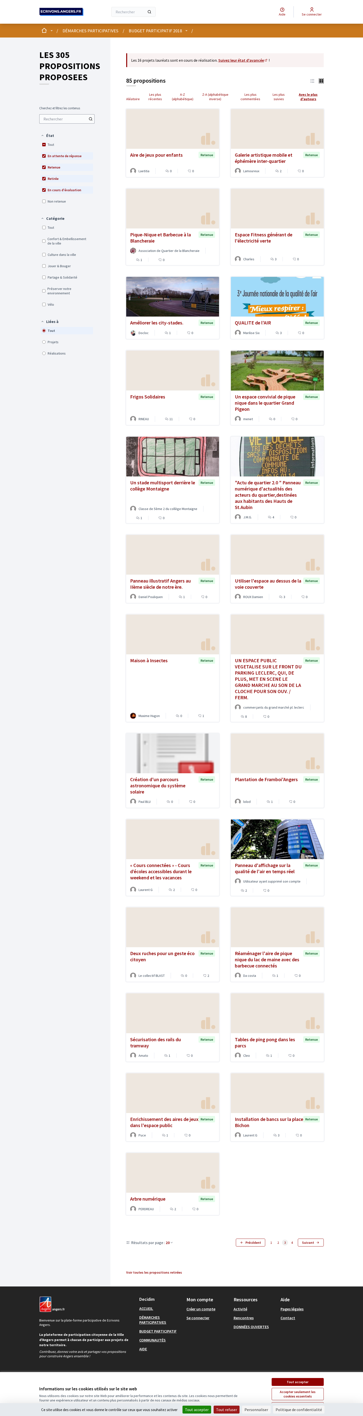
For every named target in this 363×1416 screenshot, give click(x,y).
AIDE (143, 1348)
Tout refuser (226, 1409)
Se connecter (197, 1317)
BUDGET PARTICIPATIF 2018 (155, 31)
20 (168, 1242)
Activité (240, 1308)
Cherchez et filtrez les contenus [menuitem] (59, 108)
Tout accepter (297, 1382)
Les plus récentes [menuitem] (155, 96)
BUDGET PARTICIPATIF (158, 1331)
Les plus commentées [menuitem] (250, 96)
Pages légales (292, 1308)
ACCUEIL (146, 1308)
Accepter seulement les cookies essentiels (298, 1394)
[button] (47, 135)
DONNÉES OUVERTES (251, 1326)
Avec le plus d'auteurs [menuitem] (308, 96)
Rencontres (244, 1317)
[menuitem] (67, 119)
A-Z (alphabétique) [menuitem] (182, 96)
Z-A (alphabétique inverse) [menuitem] (215, 96)
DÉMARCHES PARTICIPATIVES (90, 31)
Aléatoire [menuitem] (133, 99)
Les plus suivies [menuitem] (279, 96)
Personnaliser (256, 1409)
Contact (288, 1317)
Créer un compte (200, 1308)
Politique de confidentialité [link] (299, 1409)
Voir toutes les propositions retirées (154, 1272)
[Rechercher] (149, 12)
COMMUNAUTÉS (152, 1340)
